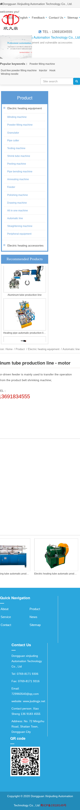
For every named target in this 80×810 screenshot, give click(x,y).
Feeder (11, 187)
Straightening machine (19, 226)
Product (20, 349)
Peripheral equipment (19, 233)
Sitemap (35, 625)
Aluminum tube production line (25, 293)
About (4, 609)
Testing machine (16, 148)
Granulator (13, 132)
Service (6, 617)
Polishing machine (17, 195)
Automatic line (15, 218)
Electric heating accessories (25, 245)
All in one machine (17, 210)
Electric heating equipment (24, 108)
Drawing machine (17, 202)
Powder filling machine (20, 124)
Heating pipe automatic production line (24, 331)
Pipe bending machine (19, 171)
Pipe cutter (13, 140)
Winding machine (17, 117)
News (33, 617)
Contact (6, 625)
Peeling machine (16, 163)
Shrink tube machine (18, 156)
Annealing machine (18, 179)
